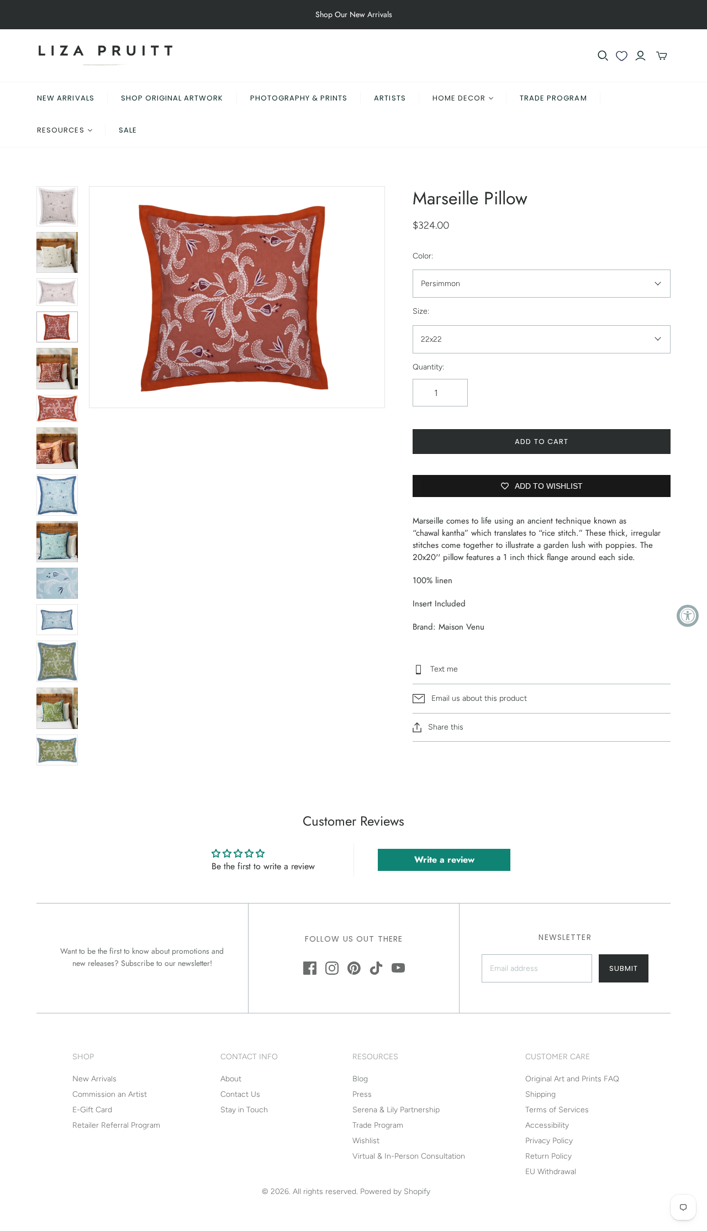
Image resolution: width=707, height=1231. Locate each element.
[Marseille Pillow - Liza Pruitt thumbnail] (57, 206)
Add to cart (541, 441)
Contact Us (240, 1094)
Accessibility (547, 1125)
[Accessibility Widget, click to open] (688, 616)
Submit (623, 968)
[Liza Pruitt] (105, 55)
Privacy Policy (549, 1140)
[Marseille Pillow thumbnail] (57, 252)
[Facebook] (309, 968)
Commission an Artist (109, 1094)
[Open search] (603, 55)
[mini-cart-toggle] (662, 56)
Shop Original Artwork (172, 98)
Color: (423, 256)
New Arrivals (65, 98)
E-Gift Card (92, 1109)
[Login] (640, 56)
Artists (389, 98)
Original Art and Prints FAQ (572, 1079)
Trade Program (553, 98)
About (230, 1079)
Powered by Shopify (395, 1191)
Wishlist (365, 1140)
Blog (360, 1079)
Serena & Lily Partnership (396, 1109)
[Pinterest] (354, 968)
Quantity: (428, 367)
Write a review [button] (444, 859)
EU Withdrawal (550, 1171)
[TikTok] (376, 968)
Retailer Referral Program (116, 1125)
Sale (128, 130)
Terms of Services (557, 1109)
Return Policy (548, 1156)
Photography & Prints (299, 98)
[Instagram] (332, 968)
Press (362, 1094)
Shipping (540, 1094)
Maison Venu (461, 627)
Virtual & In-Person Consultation (408, 1156)
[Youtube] (398, 968)
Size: (421, 311)
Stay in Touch (244, 1109)
